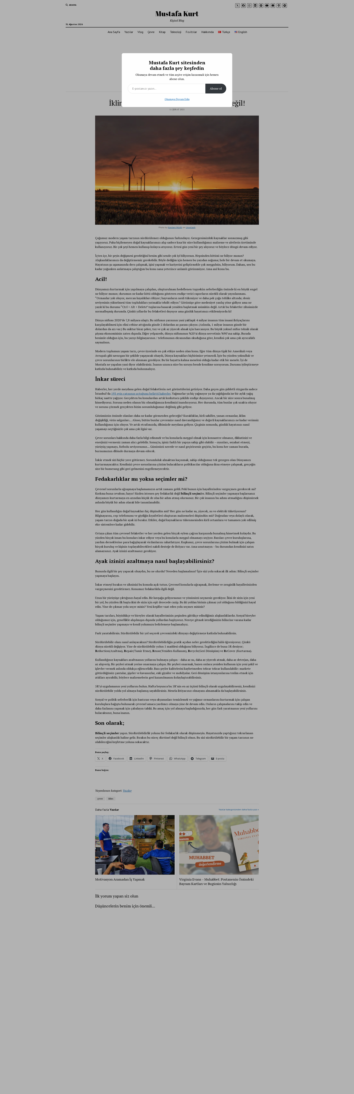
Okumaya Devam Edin (177, 99)
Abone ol (216, 88)
